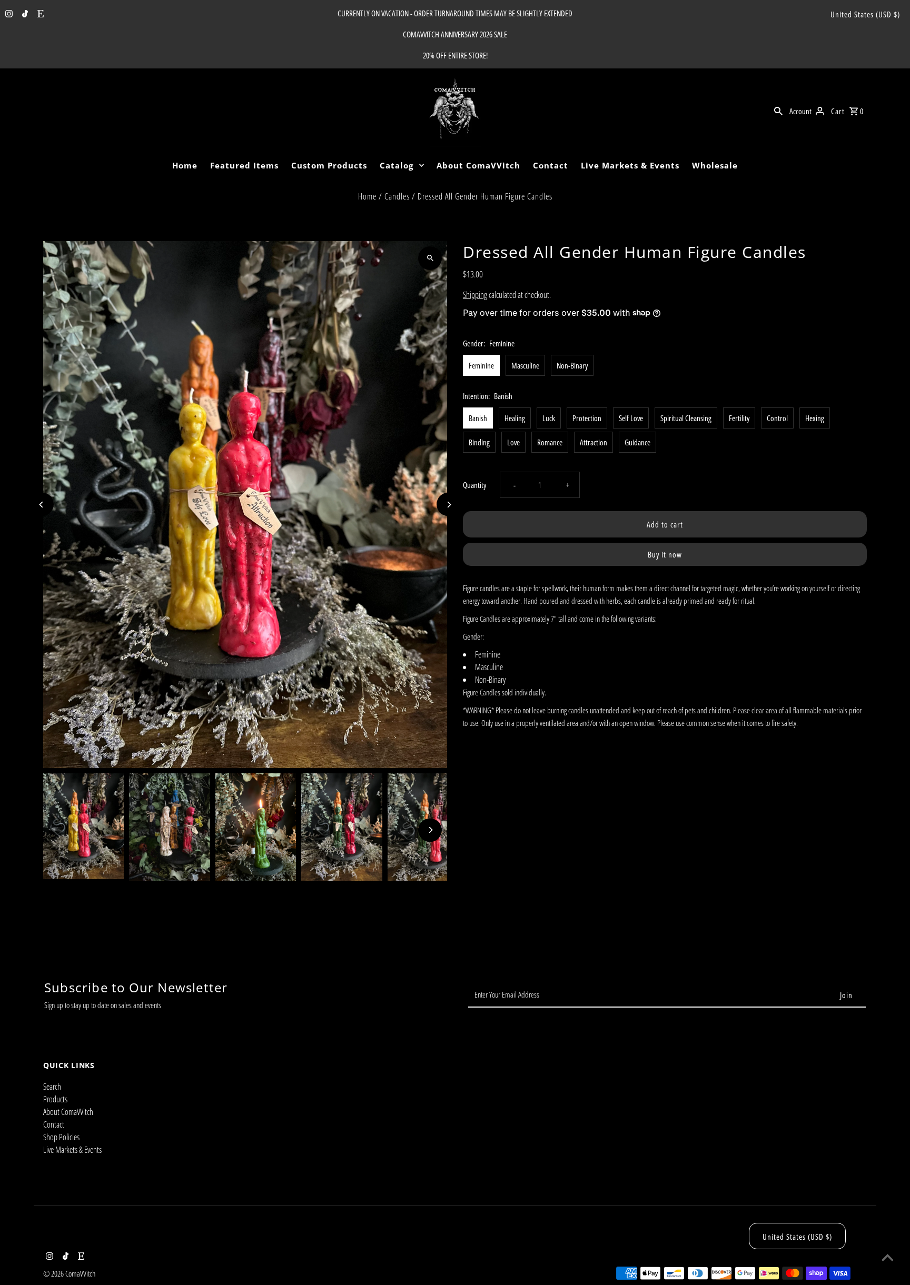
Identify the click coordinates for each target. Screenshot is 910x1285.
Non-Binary (572, 365)
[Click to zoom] (430, 258)
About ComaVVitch (478, 165)
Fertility (739, 418)
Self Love (631, 418)
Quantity (474, 485)
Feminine (481, 365)
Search (52, 1086)
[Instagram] (8, 14)
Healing (515, 418)
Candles (397, 196)
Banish (478, 418)
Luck (548, 418)
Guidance (637, 442)
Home (184, 165)
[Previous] (42, 504)
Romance (549, 442)
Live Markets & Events (630, 165)
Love (513, 442)
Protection (586, 418)
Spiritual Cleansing (685, 418)
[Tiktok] (23, 14)
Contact (550, 165)
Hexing (814, 418)
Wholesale (715, 165)
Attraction (593, 442)
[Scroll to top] (887, 1257)
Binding (479, 442)
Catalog (396, 165)
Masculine (525, 365)
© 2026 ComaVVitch (69, 1273)
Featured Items (244, 165)
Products (55, 1099)
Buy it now (665, 554)
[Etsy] (39, 14)
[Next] (448, 504)
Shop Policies (61, 1137)
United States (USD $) (865, 14)
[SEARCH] (778, 110)
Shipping (475, 295)
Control (777, 418)
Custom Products (329, 165)
